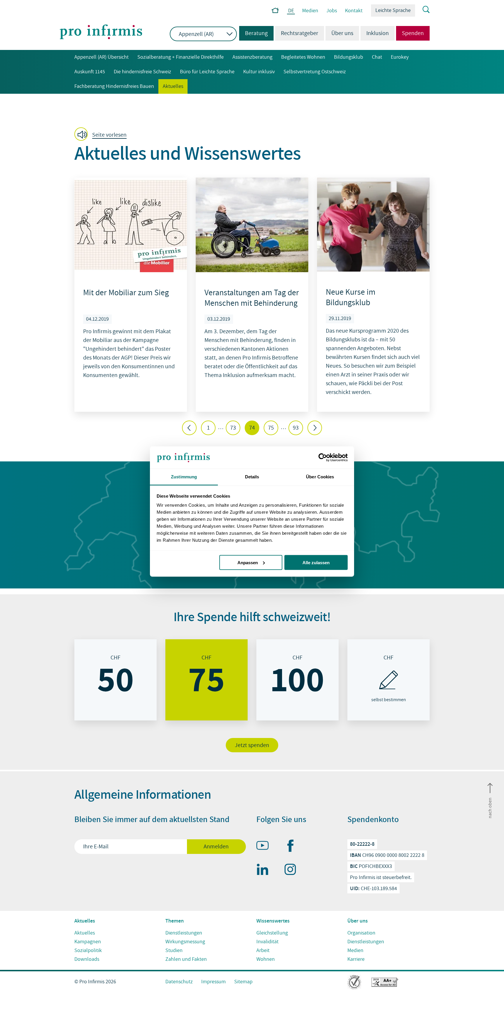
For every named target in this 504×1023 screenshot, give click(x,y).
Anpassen (247, 562)
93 (296, 428)
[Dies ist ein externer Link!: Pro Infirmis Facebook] (293, 847)
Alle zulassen (316, 562)
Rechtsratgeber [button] (299, 33)
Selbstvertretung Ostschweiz (315, 71)
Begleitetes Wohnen (303, 57)
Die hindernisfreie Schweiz (142, 71)
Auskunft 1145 (89, 71)
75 (271, 428)
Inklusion (377, 33)
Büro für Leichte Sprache (207, 71)
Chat (377, 57)
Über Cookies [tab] (320, 476)
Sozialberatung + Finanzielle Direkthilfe (180, 57)
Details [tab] (252, 476)
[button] (102, 134)
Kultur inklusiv (259, 71)
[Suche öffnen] (422, 10)
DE (291, 11)
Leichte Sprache (393, 10)
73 (233, 428)
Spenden (413, 33)
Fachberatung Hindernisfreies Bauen (114, 86)
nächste (314, 428)
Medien (310, 11)
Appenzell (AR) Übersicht (101, 57)
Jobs (331, 11)
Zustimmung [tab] (184, 476)
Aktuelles (173, 86)
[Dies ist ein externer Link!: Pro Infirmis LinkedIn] (265, 870)
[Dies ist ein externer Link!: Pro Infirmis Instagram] (293, 870)
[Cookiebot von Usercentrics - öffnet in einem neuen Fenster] (322, 457)
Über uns (342, 33)
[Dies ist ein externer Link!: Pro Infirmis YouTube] (265, 846)
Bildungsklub (348, 57)
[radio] (115, 679)
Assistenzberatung (252, 57)
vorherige (189, 428)
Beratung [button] (253, 33)
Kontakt (354, 11)
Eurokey (400, 57)
